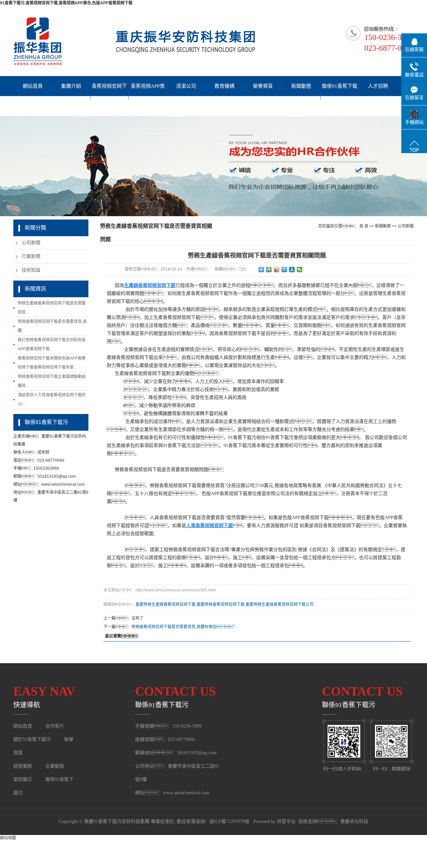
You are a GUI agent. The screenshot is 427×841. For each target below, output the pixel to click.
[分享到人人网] (292, 269)
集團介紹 (71, 86)
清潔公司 (186, 86)
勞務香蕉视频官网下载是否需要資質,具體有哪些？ (184, 626)
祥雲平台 (286, 821)
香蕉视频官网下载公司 (109, 96)
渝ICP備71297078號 (229, 821)
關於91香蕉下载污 (32, 739)
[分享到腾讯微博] (284, 269)
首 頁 (363, 226)
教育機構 (225, 86)
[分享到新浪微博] (277, 269)
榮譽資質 (263, 86)
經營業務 (22, 766)
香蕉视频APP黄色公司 (148, 96)
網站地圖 (8, 838)
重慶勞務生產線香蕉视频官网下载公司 (280, 604)
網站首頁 (33, 86)
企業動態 (54, 766)
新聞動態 (301, 86)
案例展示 (23, 779)
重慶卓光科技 (354, 821)
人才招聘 (378, 86)
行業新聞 (31, 256)
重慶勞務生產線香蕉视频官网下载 (165, 604)
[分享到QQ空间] (269, 269)
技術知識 (31, 270)
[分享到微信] (300, 269)
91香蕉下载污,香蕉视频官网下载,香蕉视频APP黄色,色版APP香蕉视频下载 (66, 3)
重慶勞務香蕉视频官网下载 (220, 604)
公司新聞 (31, 242)
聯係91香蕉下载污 (339, 96)
